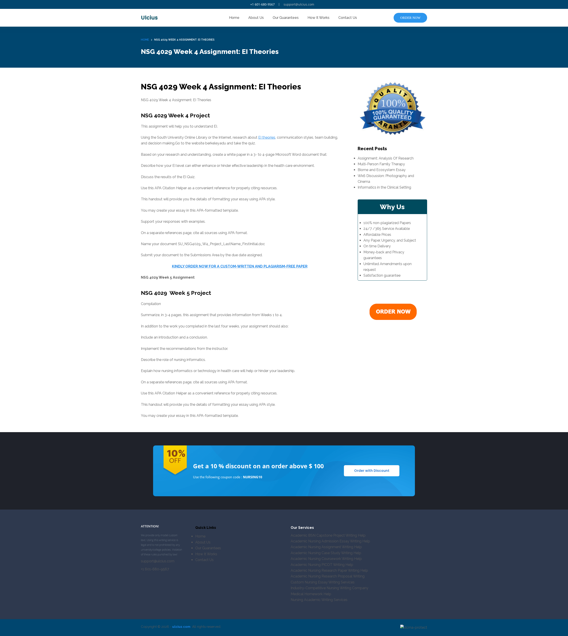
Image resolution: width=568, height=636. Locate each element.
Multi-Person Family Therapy (381, 164)
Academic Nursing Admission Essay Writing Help (330, 541)
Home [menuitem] (234, 18)
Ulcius (149, 18)
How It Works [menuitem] (318, 18)
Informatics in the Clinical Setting (384, 187)
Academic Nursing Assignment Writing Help (326, 547)
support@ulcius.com (299, 4)
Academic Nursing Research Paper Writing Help (329, 570)
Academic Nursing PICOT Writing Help (322, 565)
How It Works (206, 554)
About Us (203, 542)
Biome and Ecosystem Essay (382, 170)
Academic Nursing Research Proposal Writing (328, 576)
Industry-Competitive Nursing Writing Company (329, 588)
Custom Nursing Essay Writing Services (323, 582)
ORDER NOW (410, 18)
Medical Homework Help (311, 594)
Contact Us (204, 560)
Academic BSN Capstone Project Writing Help (328, 535)
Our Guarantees (208, 548)
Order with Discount (371, 470)
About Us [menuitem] (256, 18)
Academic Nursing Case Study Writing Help (326, 553)
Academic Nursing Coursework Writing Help (326, 559)
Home (200, 536)
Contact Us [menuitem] (347, 18)
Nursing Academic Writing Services (319, 600)
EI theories (266, 137)
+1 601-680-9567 (262, 4)
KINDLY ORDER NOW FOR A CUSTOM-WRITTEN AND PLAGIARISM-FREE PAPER (240, 266)
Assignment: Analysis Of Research (386, 158)
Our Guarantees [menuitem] (286, 18)
